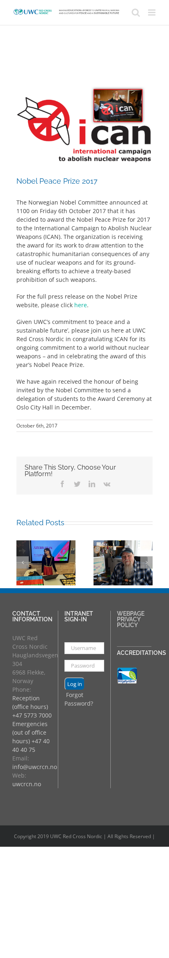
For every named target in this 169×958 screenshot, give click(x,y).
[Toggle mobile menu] (152, 12)
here (80, 305)
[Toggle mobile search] (136, 12)
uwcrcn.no (26, 784)
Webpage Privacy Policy (130, 619)
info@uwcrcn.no (34, 767)
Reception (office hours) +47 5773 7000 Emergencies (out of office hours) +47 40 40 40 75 (32, 723)
